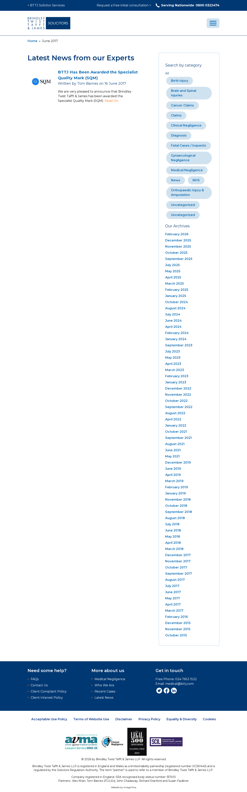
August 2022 (175, 413)
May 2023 (172, 357)
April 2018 (173, 543)
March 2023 (174, 370)
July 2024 (172, 314)
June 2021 (173, 450)
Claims (176, 115)
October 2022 (176, 401)
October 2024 (176, 302)
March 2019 (174, 481)
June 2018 (173, 530)
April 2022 (173, 419)
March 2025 (174, 283)
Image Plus (130, 787)
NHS (196, 180)
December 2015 (178, 623)
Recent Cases (105, 691)
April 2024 (173, 327)
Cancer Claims (182, 105)
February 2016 (176, 617)
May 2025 (172, 271)
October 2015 (176, 635)
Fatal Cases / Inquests (188, 145)
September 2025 (178, 259)
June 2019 (173, 469)
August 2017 (175, 580)
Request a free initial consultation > (124, 5)
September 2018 (178, 512)
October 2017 (176, 567)
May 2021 (172, 456)
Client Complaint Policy (49, 691)
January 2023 (175, 382)
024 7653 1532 (186, 679)
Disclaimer (123, 719)
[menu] (213, 23)
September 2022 (178, 407)
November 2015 (177, 629)
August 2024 (175, 308)
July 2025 (172, 265)
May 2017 (172, 598)
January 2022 (175, 425)
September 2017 (178, 573)
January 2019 (175, 493)
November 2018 (178, 499)
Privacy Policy (149, 719)
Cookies (209, 719)
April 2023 (173, 364)
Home (32, 41)
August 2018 (175, 518)
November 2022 (178, 394)
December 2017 (178, 555)
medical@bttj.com (179, 684)
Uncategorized (183, 215)
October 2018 (176, 506)
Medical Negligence (187, 170)
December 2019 (178, 462)
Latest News (104, 697)
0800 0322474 (190, 5)
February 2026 (177, 234)
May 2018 (172, 536)
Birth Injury (179, 81)
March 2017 (174, 610)
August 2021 (175, 444)
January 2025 (175, 296)
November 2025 (178, 246)
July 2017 (172, 586)
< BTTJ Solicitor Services (46, 5)
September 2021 (178, 438)
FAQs (35, 679)
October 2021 (176, 432)
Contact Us (39, 685)
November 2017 (177, 561)
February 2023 (176, 376)
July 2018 (172, 524)
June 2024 (173, 320)
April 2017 (173, 604)
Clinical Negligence (186, 125)
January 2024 (176, 339)
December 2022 (178, 388)
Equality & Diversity (182, 719)
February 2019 (176, 487)
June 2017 (173, 592)
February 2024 (177, 333)
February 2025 (176, 290)
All (167, 73)
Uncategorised (183, 205)
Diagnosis (179, 135)
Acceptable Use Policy (49, 719)
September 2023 (178, 345)
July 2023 (172, 351)
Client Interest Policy (47, 697)
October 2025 (176, 253)
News (175, 180)
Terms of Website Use (91, 719)
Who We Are (104, 685)
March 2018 (174, 549)
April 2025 (173, 277)
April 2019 (173, 475)
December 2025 (178, 240)
